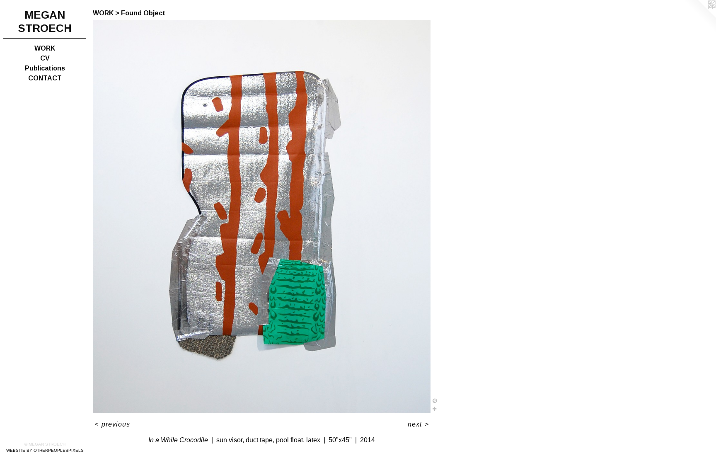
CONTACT (45, 78)
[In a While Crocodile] (262, 216)
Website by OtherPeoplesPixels (45, 450)
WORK (44, 48)
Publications (45, 68)
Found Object (143, 13)
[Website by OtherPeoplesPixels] (699, 16)
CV (45, 58)
